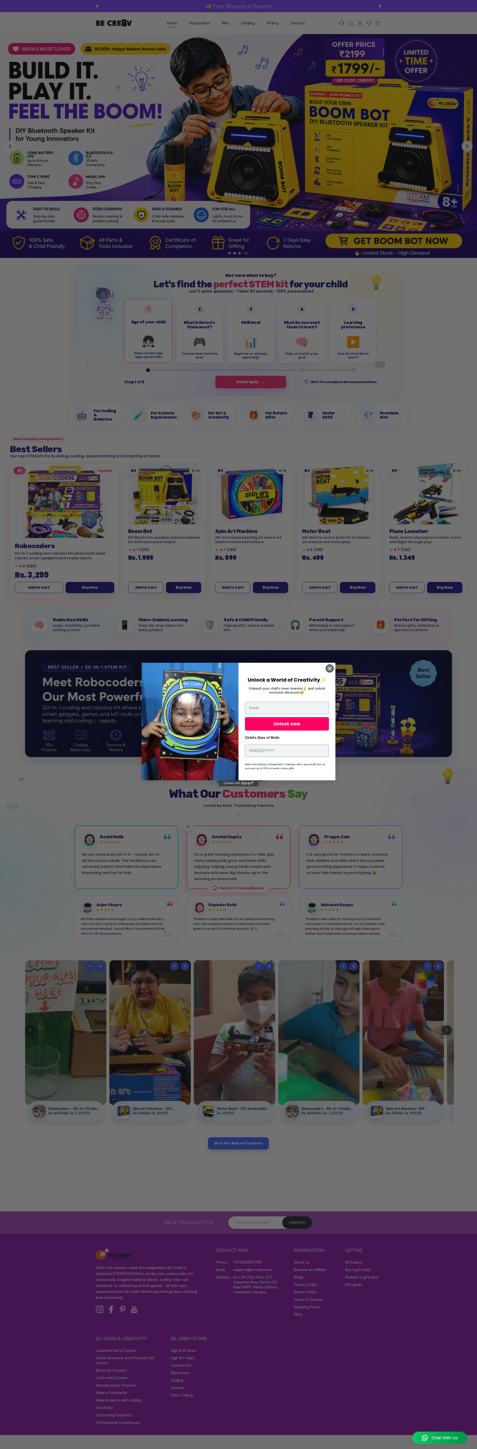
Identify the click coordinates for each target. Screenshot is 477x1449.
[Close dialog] (329, 668)
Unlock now (287, 724)
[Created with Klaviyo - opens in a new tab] (238, 783)
